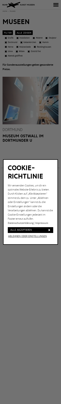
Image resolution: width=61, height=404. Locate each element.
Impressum (41, 223)
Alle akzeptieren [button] (21, 230)
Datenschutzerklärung (21, 223)
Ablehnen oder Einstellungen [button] (27, 236)
